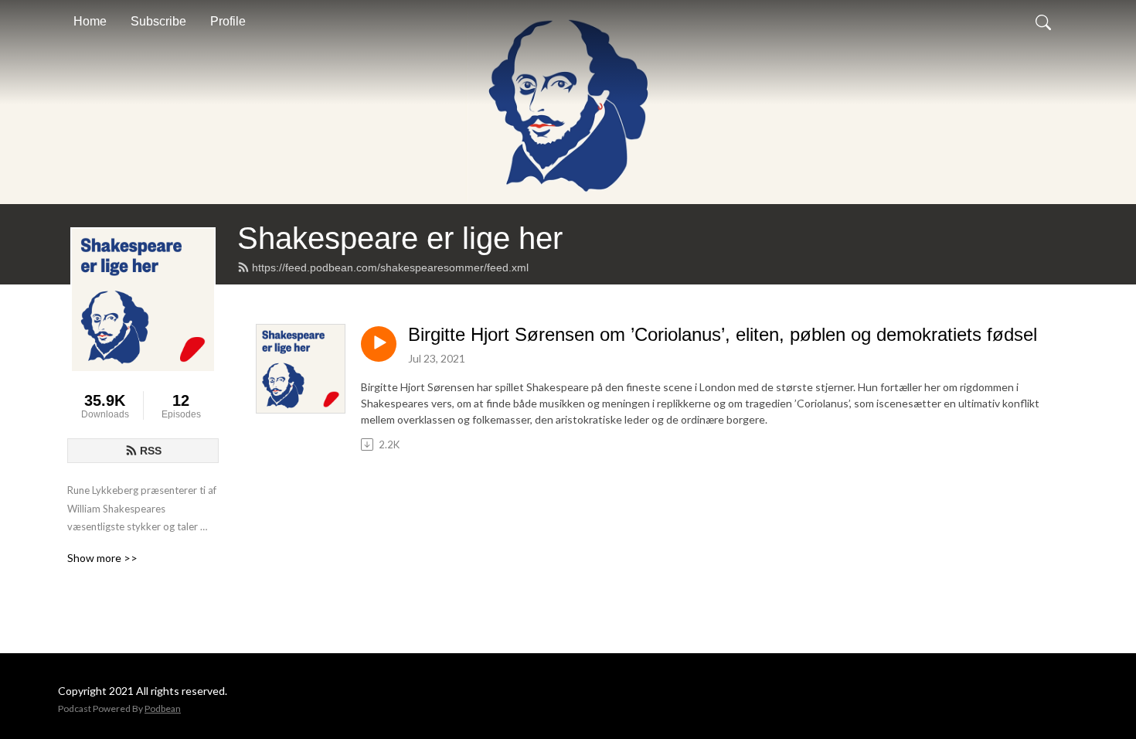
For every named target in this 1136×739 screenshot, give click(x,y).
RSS (151, 450)
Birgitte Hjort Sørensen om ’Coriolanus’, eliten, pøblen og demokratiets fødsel (722, 334)
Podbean (163, 708)
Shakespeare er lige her (400, 238)
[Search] (1043, 21)
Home (90, 21)
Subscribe (158, 21)
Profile (228, 21)
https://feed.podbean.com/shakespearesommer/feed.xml (390, 267)
